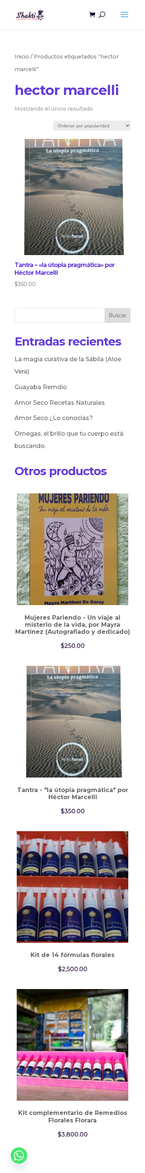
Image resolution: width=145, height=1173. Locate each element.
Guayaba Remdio (40, 387)
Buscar (117, 315)
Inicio (21, 56)
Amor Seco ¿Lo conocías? (53, 418)
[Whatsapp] (19, 1155)
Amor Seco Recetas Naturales (59, 402)
